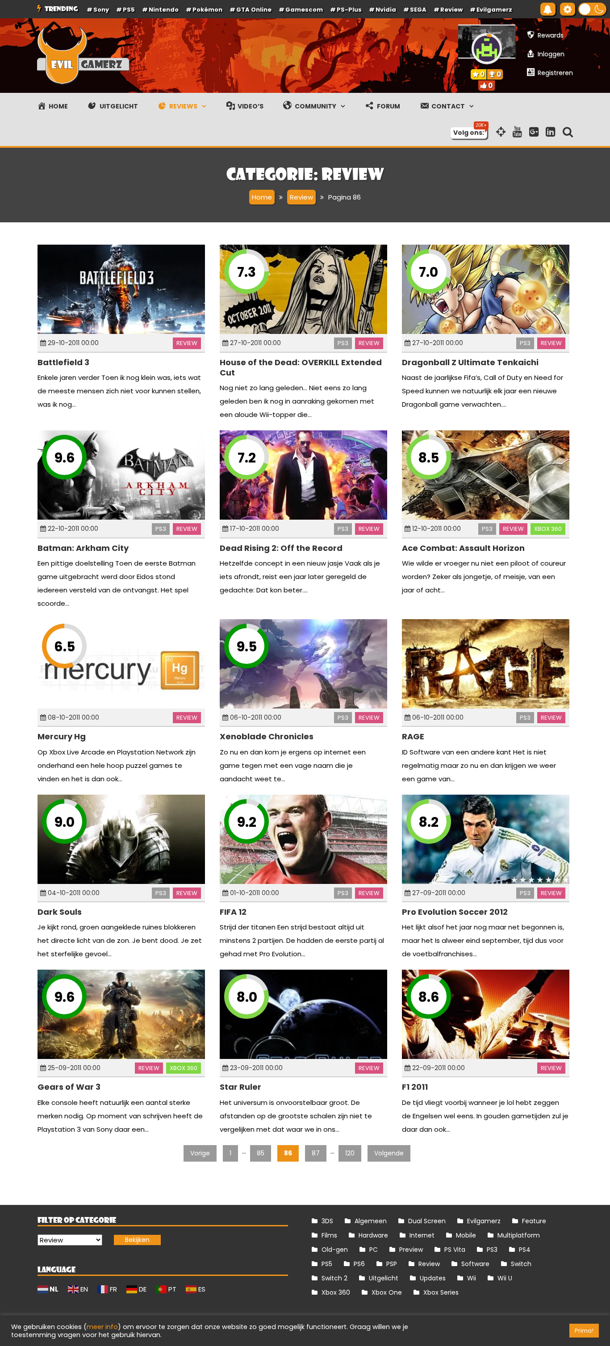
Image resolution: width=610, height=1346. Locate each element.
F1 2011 (415, 1086)
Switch (521, 1263)
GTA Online (254, 9)
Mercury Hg (62, 736)
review (451, 9)
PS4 (525, 1249)
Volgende (389, 1153)
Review (186, 343)
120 (350, 1153)
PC (373, 1249)
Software (475, 1263)
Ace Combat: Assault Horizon (463, 548)
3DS (327, 1221)
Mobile (466, 1235)
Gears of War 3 (69, 1086)
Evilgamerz (494, 9)
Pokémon (207, 9)
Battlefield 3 (63, 362)
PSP (391, 1263)
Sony (101, 9)
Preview (411, 1249)
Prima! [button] (584, 1330)
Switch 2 (334, 1278)
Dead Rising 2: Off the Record (281, 548)
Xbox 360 (548, 529)
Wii (471, 1278)
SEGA (418, 9)
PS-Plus (349, 9)
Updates (433, 1278)
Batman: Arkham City (83, 548)
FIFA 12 (233, 911)
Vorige (200, 1153)
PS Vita (454, 1249)
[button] (592, 9)
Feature (534, 1221)
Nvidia (386, 9)
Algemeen (371, 1221)
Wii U (504, 1278)
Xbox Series (441, 1292)
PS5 (129, 9)
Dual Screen (427, 1221)
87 (316, 1153)
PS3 (343, 343)
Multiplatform (518, 1235)
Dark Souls (60, 911)
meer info (102, 1326)
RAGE (413, 736)
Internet (422, 1235)
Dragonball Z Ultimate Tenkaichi (470, 362)
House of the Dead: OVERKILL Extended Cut (301, 367)
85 (260, 1153)
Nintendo (164, 9)
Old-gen (335, 1249)
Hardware (373, 1235)
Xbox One (387, 1292)
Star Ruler (240, 1086)
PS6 (359, 1263)
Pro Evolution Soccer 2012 (455, 911)
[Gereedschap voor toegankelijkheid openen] (567, 9)
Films (329, 1235)
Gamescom (304, 9)
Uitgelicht (383, 1278)
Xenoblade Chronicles (266, 736)
